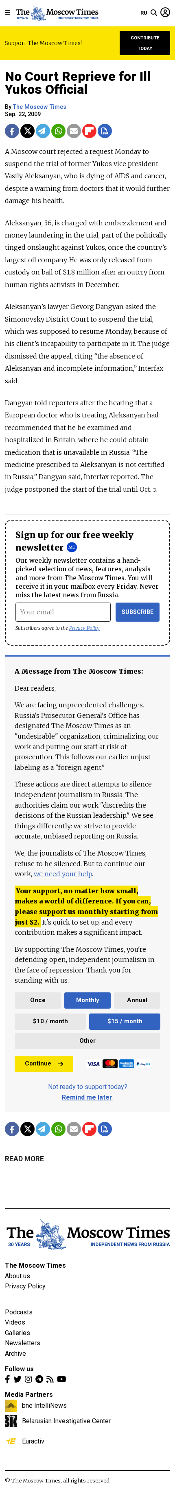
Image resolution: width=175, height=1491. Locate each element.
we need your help (63, 874)
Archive (15, 1353)
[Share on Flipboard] (89, 131)
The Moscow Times (35, 1265)
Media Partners (29, 1394)
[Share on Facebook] (12, 131)
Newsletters (22, 1343)
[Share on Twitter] (27, 131)
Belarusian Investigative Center (66, 1420)
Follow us (19, 1369)
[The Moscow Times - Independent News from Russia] (56, 13)
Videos (15, 1322)
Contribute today (145, 43)
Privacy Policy (84, 628)
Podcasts (19, 1312)
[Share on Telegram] (43, 131)
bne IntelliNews (44, 1405)
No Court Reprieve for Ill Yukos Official (78, 83)
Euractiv (33, 1441)
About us (17, 1276)
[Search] (154, 13)
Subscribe (138, 612)
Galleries (17, 1333)
